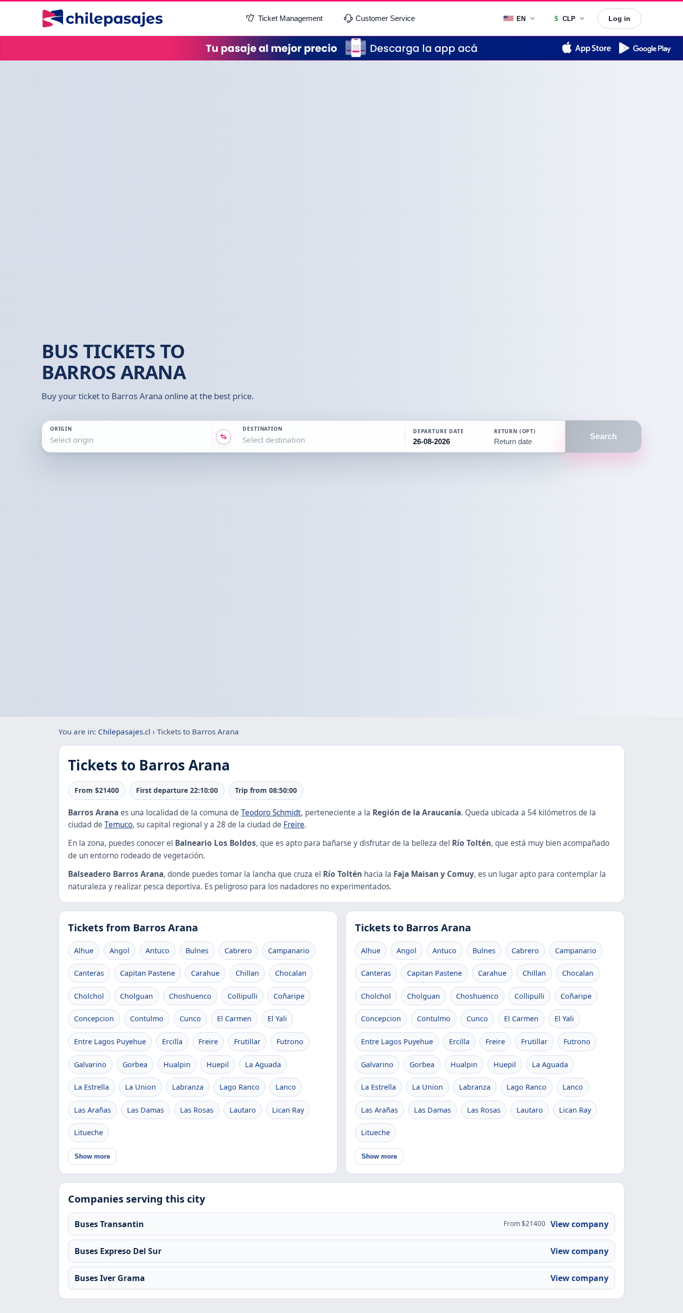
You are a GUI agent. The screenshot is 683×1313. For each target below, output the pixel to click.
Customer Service (385, 18)
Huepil (217, 1064)
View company (579, 1224)
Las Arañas (92, 1110)
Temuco (118, 824)
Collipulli (243, 996)
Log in (619, 18)
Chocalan (290, 973)
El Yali (277, 1018)
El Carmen (234, 1018)
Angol (120, 950)
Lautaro (243, 1110)
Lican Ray (288, 1110)
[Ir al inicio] (103, 18)
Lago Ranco (240, 1087)
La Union (140, 1087)
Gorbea (135, 1064)
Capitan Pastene (147, 973)
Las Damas (145, 1110)
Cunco (190, 1018)
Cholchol (89, 996)
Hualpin (177, 1064)
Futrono (290, 1041)
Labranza (188, 1087)
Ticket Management (290, 18)
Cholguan (136, 996)
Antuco (158, 950)
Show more (92, 1156)
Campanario (289, 950)
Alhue (84, 950)
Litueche (88, 1132)
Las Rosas (197, 1110)
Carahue (205, 973)
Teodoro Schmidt (271, 812)
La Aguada (263, 1064)
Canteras (89, 973)
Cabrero (238, 950)
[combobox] (51, 440)
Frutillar (247, 1041)
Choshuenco (190, 996)
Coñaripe (289, 996)
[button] (444, 436)
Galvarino (90, 1064)
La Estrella (91, 1087)
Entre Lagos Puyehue (110, 1041)
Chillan (247, 973)
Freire (294, 824)
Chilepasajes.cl (124, 731)
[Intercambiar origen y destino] (223, 436)
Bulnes (197, 950)
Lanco (286, 1087)
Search (603, 436)
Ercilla (172, 1041)
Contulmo (147, 1018)
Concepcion (94, 1018)
